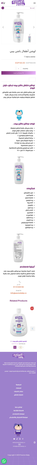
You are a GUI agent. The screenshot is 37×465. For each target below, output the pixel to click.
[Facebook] (23, 439)
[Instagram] (20, 439)
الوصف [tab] (32, 79)
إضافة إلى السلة (17, 73)
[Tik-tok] (17, 439)
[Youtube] (14, 439)
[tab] (32, 79)
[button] (34, 27)
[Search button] (2, 8)
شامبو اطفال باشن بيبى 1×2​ (18, 341)
